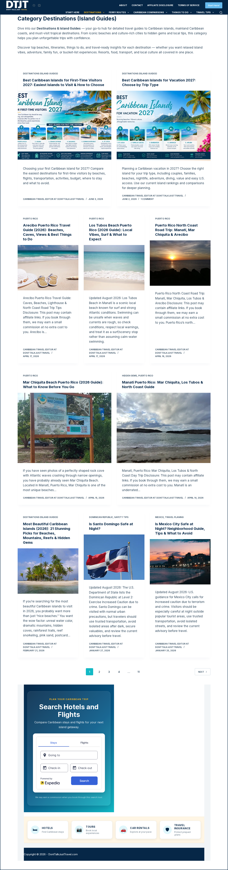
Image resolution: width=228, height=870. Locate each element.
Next (201, 672)
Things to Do (180, 12)
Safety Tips (121, 517)
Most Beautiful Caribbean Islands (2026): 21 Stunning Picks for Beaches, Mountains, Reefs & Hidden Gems (46, 533)
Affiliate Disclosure (160, 5)
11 (139, 671)
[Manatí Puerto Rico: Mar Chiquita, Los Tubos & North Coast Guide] (164, 428)
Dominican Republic (101, 517)
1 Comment (147, 199)
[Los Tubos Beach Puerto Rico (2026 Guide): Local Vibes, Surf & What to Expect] (114, 268)
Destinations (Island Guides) (40, 73)
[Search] (221, 12)
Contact (137, 5)
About (123, 5)
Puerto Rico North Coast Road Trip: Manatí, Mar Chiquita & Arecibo (176, 230)
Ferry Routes (117, 12)
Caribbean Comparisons (148, 12)
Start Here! (214, 5)
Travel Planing (174, 517)
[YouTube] (39, 5)
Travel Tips (203, 12)
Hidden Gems (129, 375)
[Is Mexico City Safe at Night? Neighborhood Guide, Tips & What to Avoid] (180, 562)
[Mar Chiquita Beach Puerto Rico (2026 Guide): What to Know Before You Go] (65, 428)
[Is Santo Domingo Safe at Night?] (114, 557)
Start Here (72, 12)
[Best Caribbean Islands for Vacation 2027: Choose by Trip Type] (164, 126)
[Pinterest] (34, 5)
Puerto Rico (30, 218)
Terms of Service (189, 5)
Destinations (92, 12)
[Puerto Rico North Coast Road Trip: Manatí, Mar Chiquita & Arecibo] (180, 263)
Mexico (159, 517)
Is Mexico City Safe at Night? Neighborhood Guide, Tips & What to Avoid (180, 528)
